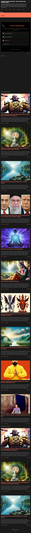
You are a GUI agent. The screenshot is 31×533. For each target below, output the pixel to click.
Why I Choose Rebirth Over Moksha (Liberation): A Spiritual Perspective (15, 348)
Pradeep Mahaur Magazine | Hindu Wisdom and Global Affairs (13, 2)
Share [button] (28, 53)
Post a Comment (6, 123)
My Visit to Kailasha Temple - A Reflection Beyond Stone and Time (15, 415)
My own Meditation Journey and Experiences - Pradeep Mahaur (14, 182)
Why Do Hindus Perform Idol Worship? (10, 281)
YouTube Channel (6, 40)
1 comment (5, 256)
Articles (2, 9)
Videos (6, 9)
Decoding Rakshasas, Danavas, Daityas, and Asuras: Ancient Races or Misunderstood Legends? (15, 115)
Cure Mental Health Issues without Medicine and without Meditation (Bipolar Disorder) (14, 381)
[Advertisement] (15, 83)
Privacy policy (19, 9)
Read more (28, 123)
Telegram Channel (6, 44)
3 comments (5, 190)
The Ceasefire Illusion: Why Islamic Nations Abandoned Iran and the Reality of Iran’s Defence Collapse (15, 216)
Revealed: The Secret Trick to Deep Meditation (12, 249)
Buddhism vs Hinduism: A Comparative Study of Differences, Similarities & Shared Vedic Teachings (15, 148)
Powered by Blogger (16, 529)
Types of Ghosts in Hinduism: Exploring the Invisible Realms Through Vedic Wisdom (15, 314)
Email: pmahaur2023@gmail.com (8, 33)
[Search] (27, 1)
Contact (10, 9)
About (14, 9)
